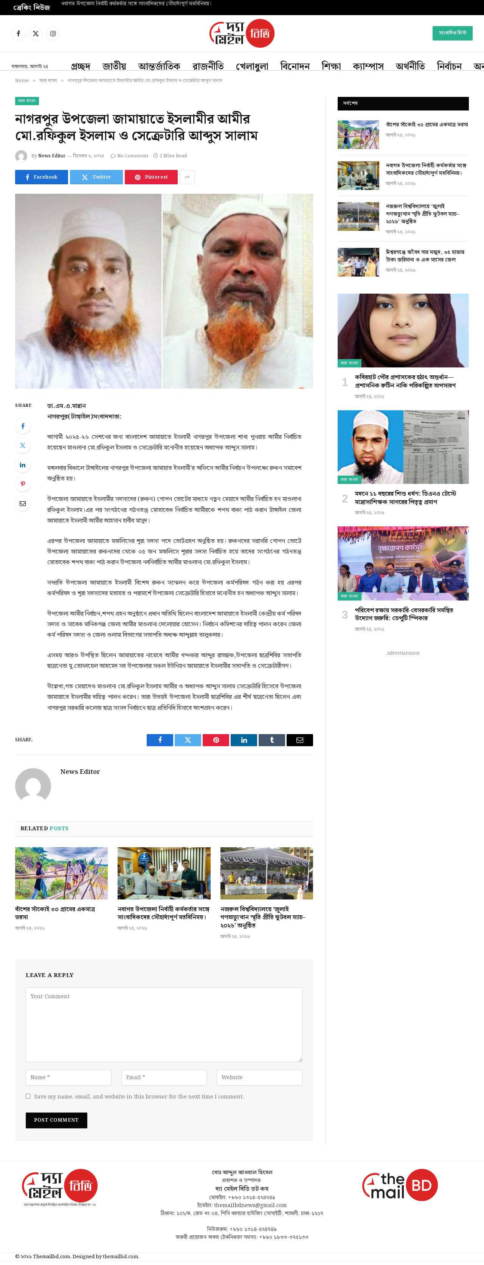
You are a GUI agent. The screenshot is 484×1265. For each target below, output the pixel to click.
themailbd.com (120, 1257)
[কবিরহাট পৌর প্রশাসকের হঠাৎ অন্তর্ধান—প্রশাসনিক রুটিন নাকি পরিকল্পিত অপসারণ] (403, 330)
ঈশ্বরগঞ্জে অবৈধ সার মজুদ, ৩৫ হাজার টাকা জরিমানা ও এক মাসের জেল (425, 256)
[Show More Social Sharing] (187, 177)
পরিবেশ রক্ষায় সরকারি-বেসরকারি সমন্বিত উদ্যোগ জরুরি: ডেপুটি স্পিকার (404, 615)
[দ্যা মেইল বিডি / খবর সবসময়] (242, 33)
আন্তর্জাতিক (159, 67)
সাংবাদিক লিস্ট (452, 33)
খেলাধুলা (252, 67)
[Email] (22, 503)
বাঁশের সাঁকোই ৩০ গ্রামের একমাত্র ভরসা (55, 914)
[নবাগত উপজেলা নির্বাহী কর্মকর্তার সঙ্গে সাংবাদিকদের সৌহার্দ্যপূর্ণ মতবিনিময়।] (164, 873)
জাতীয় (114, 67)
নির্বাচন (449, 67)
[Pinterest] (22, 484)
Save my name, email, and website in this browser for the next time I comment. (139, 1097)
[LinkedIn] (22, 464)
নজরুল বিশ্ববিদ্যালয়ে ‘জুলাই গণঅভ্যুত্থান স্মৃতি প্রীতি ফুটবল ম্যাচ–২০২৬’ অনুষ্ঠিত (263, 918)
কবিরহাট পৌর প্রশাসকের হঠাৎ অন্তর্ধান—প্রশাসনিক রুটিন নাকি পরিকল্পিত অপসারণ (405, 381)
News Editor (51, 156)
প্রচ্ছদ (80, 67)
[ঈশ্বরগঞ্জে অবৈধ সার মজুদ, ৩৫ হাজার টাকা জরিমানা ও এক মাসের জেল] (358, 262)
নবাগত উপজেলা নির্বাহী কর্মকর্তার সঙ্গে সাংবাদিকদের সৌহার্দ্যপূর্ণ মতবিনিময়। (136, 4)
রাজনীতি (208, 67)
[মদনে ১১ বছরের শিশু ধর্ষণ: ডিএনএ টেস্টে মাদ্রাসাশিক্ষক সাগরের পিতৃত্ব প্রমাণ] (403, 447)
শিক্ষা (331, 67)
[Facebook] (22, 426)
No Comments (133, 156)
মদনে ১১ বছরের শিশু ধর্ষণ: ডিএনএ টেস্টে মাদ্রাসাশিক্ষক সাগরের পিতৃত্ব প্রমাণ (405, 498)
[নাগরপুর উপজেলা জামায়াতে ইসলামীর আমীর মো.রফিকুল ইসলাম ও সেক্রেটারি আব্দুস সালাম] (164, 291)
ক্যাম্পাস (368, 67)
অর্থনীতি (410, 67)
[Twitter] (22, 445)
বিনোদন (295, 67)
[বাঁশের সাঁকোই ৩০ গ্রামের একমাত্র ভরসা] (61, 873)
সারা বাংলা (27, 101)
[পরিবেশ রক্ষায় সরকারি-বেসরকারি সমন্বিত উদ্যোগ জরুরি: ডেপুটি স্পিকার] (403, 563)
